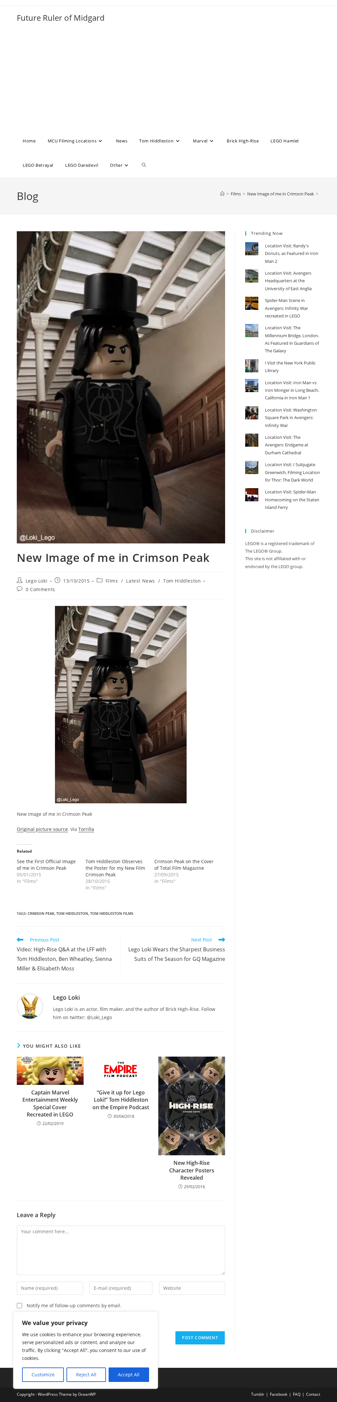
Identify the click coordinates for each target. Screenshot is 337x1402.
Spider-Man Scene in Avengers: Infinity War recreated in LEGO (286, 308)
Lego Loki (36, 581)
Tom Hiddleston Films (111, 913)
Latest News (140, 581)
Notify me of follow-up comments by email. (74, 1305)
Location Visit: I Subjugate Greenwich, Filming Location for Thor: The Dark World (292, 472)
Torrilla (86, 829)
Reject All (86, 1374)
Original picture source (42, 829)
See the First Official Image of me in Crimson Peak (46, 864)
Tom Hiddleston (182, 581)
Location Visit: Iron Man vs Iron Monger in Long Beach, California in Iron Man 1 (292, 390)
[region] (85, 1350)
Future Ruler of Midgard (61, 17)
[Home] (222, 194)
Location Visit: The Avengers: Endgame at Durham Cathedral (286, 445)
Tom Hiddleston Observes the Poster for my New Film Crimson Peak (115, 868)
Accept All (129, 1374)
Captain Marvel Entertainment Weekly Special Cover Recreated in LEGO (50, 1103)
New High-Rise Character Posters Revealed (191, 1170)
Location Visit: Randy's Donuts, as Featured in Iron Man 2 (291, 253)
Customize (43, 1374)
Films (112, 581)
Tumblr (257, 1394)
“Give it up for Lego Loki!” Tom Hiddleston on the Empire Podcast (120, 1100)
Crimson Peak (41, 913)
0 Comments (40, 589)
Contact (313, 1394)
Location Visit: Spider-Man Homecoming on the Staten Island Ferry (292, 499)
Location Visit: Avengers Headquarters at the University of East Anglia (288, 280)
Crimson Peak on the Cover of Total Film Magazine (184, 864)
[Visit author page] (30, 1006)
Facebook (278, 1394)
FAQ (296, 1394)
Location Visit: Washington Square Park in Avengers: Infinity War (291, 417)
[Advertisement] (168, 79)
